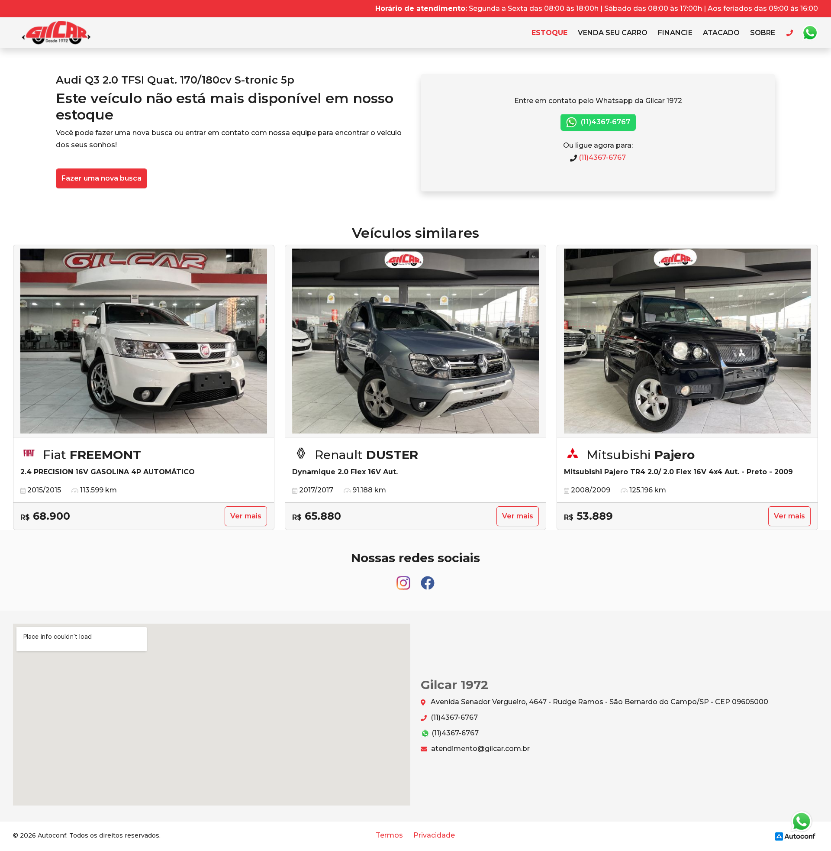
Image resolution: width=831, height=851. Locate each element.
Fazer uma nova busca (101, 178)
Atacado (721, 33)
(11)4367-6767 (604, 122)
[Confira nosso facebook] (427, 579)
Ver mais (245, 516)
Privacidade (434, 835)
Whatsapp (810, 33)
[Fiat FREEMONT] (143, 341)
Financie (675, 33)
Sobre (762, 33)
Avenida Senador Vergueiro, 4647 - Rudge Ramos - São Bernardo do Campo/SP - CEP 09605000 (598, 702)
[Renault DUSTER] (415, 341)
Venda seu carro (612, 33)
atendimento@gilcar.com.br (479, 748)
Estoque (549, 33)
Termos (389, 835)
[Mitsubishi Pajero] (687, 341)
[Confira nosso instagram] (404, 579)
